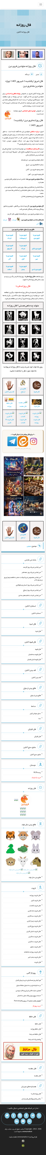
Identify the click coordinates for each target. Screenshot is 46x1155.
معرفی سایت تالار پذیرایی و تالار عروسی (28, 990)
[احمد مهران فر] (37, 55)
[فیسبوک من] (26, 1116)
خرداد (5, 220)
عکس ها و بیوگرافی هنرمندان (31, 1098)
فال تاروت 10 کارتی (9, 421)
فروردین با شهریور (9, 247)
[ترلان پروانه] (23, 55)
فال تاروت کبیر (36, 900)
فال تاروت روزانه (36, 421)
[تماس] (13, 1116)
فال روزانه (23, 24)
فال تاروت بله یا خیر (34, 957)
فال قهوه (38, 649)
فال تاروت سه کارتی (34, 915)
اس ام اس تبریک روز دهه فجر (31, 572)
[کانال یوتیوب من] (23, 1121)
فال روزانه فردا (36, 1093)
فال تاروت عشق (35, 946)
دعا (40, 718)
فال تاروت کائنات (23, 421)
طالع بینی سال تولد (35, 877)
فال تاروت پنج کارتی (34, 926)
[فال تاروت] (34, 467)
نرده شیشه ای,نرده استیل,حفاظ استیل (28, 985)
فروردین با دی (36, 269)
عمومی (29, 546)
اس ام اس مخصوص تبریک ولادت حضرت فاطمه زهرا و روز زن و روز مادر (23, 578)
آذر (37, 224)
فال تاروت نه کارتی (34, 936)
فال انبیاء (37, 406)
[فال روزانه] (14, 467)
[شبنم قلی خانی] (8, 55)
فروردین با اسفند (9, 267)
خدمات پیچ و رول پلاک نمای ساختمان (29, 995)
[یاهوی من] (39, 1116)
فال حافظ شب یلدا (35, 1034)
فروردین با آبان (23, 257)
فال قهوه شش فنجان (34, 659)
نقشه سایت (13, 1136)
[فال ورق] (14, 506)
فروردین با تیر (36, 248)
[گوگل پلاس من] (29, 1121)
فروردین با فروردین (36, 236)
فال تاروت (37, 962)
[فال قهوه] (34, 487)
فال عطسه (23, 406)
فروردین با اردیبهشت (23, 236)
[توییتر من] (7, 1116)
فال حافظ (38, 1023)
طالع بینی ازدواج (23, 390)
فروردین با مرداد (23, 247)
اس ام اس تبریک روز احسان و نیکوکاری (28, 585)
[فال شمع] (14, 487)
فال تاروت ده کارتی (34, 941)
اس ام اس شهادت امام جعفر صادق (29, 595)
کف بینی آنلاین (36, 677)
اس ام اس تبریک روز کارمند (32, 567)
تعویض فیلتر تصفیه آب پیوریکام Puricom (27, 1000)
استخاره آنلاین (36, 613)
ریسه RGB (37, 772)
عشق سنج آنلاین (35, 754)
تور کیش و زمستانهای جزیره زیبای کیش (28, 980)
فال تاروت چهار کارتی (34, 921)
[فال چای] (34, 506)
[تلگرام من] (32, 1116)
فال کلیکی (37, 736)
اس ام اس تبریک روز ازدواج (32, 590)
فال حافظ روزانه (9, 404)
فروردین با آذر (9, 257)
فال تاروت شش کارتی (33, 931)
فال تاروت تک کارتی (34, 910)
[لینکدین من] (16, 1121)
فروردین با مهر (36, 257)
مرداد (14, 220)
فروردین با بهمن (23, 267)
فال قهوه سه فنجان (34, 654)
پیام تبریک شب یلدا (34, 1039)
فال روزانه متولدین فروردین (22, 66)
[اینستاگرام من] (19, 1116)
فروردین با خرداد (9, 236)
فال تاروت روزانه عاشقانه (32, 952)
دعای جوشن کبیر (35, 713)
